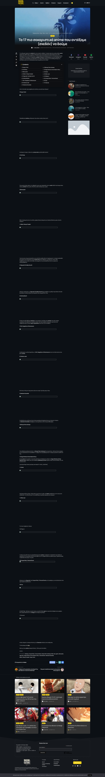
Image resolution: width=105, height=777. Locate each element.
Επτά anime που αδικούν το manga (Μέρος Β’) (52, 726)
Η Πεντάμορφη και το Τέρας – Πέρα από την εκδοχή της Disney (82, 108)
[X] (86, 2)
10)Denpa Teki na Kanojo (49, 67)
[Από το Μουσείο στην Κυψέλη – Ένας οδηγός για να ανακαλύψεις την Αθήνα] (71, 93)
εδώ (29, 645)
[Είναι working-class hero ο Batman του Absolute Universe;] (71, 101)
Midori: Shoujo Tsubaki (24, 657)
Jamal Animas (36, 47)
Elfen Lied (53, 653)
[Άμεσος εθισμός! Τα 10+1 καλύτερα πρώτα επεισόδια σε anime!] (52, 686)
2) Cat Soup (24, 69)
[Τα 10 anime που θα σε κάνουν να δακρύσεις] (78, 714)
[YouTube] (88, 2)
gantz (57, 653)
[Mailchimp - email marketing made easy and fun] (68, 753)
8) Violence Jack (25, 82)
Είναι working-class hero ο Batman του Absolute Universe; (82, 100)
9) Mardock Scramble (26, 84)
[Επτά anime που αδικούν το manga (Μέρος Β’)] (52, 714)
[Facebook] (84, 2)
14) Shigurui (46, 76)
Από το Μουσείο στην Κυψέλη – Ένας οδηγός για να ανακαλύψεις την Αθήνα (82, 93)
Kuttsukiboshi (42, 655)
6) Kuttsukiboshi (25, 78)
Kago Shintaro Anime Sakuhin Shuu (31, 655)
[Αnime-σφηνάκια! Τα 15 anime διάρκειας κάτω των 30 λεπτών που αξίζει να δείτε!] (26, 686)
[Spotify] (91, 56)
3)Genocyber (25, 71)
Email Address (42, 747)
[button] (33, 3)
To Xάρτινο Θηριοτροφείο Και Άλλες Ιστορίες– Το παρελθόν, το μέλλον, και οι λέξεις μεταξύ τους (82, 115)
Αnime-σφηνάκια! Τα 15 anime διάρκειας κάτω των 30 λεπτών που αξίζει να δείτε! (26, 699)
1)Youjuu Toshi (25, 67)
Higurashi (22, 655)
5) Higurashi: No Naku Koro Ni (28, 76)
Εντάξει (89, 775)
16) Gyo (45, 80)
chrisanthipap (46, 729)
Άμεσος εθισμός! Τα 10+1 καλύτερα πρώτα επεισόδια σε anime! (52, 698)
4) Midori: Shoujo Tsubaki (27, 73)
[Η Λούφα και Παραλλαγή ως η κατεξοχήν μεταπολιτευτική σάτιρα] (71, 86)
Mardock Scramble (50, 655)
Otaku (22, 694)
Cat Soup (26, 653)
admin (70, 701)
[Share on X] (16, 59)
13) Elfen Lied (47, 74)
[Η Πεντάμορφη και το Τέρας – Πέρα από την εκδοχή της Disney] (71, 109)
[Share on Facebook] (16, 56)
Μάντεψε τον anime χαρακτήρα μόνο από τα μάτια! (77, 698)
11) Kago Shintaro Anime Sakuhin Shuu (52, 69)
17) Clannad (46, 82)
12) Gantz (46, 71)
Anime (52, 35)
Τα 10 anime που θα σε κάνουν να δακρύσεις (77, 726)
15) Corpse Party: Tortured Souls (51, 78)
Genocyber (61, 653)
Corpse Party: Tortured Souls (35, 653)
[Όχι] (103, 775)
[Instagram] (89, 2)
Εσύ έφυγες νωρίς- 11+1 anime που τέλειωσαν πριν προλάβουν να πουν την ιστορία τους (26, 727)
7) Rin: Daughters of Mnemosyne (29, 80)
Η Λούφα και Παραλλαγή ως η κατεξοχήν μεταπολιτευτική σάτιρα (82, 85)
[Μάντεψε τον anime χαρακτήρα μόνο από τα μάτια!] (78, 686)
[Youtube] (85, 56)
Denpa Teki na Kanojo (46, 653)
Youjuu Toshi (32, 657)
